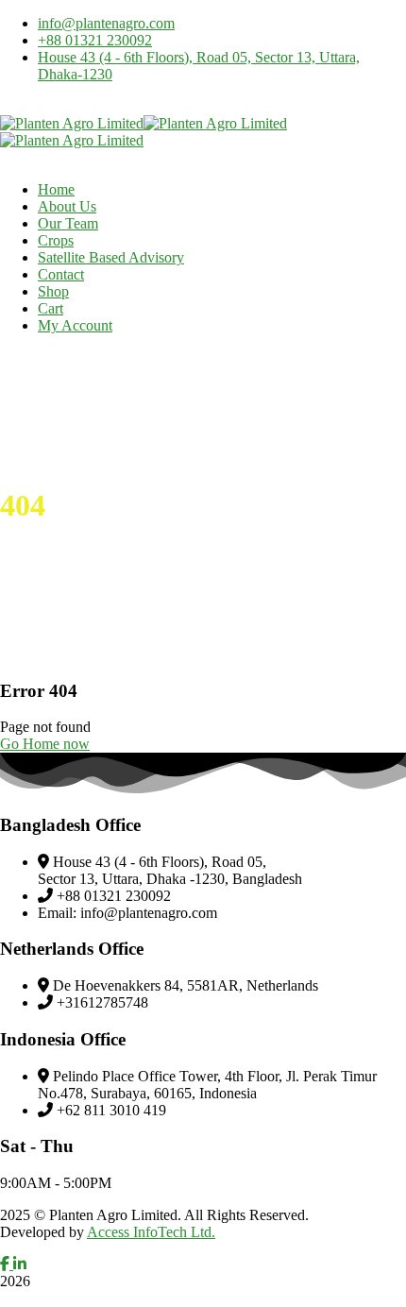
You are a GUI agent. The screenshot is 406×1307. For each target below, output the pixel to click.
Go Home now (45, 744)
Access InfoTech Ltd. (151, 1232)
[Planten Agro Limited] (72, 123)
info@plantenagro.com (106, 23)
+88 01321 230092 (95, 40)
